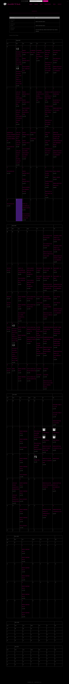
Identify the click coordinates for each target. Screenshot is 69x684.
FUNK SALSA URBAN (47, 133)
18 (7, 323)
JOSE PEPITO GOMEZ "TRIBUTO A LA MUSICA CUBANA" (58, 237)
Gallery (36, 4)
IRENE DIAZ (9, 296)
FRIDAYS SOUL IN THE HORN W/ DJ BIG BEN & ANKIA (47, 460)
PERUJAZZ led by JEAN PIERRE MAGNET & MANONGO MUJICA (38, 434)
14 (7, 128)
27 (53, 167)
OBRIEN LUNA (37, 460)
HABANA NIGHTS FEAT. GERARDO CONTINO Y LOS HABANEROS (57, 68)
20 (53, 128)
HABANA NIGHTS (56, 458)
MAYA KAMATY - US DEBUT (39, 269)
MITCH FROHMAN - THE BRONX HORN (47, 269)
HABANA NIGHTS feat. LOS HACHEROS (57, 421)
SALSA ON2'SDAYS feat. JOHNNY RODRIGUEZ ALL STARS (26, 111)
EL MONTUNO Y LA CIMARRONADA (56, 93)
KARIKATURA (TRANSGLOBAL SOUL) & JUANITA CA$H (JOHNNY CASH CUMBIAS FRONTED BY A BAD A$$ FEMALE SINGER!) (57, 138)
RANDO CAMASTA (56, 171)
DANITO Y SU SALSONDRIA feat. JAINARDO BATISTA (26, 205)
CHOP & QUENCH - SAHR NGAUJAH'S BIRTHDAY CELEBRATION (30, 271)
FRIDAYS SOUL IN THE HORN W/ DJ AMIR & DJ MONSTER (47, 314)
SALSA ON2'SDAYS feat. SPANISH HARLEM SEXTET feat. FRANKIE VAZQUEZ (47, 30)
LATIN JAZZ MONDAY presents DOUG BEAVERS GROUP (16, 486)
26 (45, 167)
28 (7, 199)
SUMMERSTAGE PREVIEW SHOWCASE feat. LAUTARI (48, 329)
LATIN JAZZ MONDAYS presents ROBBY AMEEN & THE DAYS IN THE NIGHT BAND (19, 98)
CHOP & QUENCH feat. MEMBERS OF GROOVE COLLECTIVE (31, 329)
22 (53, 479)
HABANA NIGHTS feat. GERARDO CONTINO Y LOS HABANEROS (58, 257)
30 (22, 199)
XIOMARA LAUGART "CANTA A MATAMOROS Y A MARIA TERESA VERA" (49, 96)
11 (36, 88)
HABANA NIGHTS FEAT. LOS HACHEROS (57, 109)
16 (22, 128)
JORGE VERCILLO (46, 432)
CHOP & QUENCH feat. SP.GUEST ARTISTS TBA (31, 369)
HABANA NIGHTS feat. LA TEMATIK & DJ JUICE (57, 447)
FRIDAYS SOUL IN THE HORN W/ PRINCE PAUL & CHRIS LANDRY (48, 253)
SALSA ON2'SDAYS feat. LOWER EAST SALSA (26, 68)
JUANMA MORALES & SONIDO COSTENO (48, 173)
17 (30, 128)
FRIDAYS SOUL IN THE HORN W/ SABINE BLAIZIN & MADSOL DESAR (47, 350)
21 (7, 167)
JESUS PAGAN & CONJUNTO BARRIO (47, 297)
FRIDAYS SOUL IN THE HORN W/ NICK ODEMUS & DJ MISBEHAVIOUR (48, 286)
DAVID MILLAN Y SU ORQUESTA (56, 51)
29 (37, 364)
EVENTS (30, 4)
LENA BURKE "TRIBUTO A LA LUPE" (57, 405)
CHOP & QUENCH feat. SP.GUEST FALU (31, 297)
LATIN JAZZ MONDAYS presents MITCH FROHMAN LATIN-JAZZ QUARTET (18, 138)
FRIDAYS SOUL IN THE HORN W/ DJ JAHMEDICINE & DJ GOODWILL (47, 512)
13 (53, 88)
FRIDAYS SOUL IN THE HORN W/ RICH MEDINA (48, 122)
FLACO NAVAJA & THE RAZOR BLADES (47, 236)
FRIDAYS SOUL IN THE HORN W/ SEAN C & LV (48, 150)
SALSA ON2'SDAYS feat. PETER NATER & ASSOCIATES (26, 215)
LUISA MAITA (39, 368)
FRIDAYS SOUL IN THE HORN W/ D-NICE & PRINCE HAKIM (47, 448)
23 (22, 167)
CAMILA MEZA (33, 132)
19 (45, 128)
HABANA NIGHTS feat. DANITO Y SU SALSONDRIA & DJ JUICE (58, 354)
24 (54, 323)
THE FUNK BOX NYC (10, 146)
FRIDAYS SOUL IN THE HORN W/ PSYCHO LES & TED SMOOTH (47, 485)
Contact (60, 4)
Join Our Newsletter (24, 1)
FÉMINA (13, 368)
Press (54, 4)
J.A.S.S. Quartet (39, 296)
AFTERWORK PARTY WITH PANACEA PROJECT (47, 53)
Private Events (48, 4)
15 (16, 128)
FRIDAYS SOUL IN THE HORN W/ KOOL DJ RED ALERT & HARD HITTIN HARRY (48, 66)
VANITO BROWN (57, 296)
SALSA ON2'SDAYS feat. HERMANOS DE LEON (26, 189)
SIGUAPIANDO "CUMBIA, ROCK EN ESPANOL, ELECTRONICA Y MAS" (40, 54)
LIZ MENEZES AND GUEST (32, 51)
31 (7, 46)
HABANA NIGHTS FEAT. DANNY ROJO (57, 184)
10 (54, 264)
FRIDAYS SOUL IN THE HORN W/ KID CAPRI (48, 193)
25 (7, 364)
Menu (41, 4)
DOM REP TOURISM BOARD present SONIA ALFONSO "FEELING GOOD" (40, 332)
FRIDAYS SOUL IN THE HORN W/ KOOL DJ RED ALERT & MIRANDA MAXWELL (48, 383)
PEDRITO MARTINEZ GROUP (40, 21)
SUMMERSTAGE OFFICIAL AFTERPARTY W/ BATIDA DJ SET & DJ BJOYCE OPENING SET (11, 136)
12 (45, 88)
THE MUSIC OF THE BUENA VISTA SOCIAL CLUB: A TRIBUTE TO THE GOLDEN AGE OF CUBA (19, 58)
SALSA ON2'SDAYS (23, 447)
